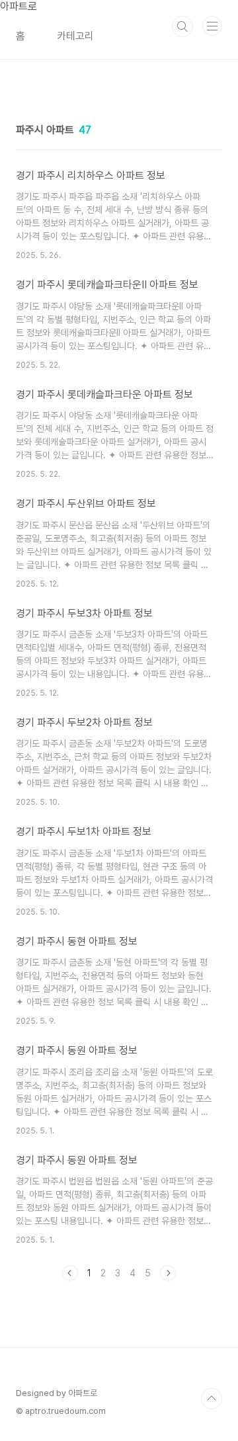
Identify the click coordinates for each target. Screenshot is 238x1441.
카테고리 (75, 36)
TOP (211, 1398)
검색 (182, 26)
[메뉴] (212, 26)
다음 (168, 1273)
